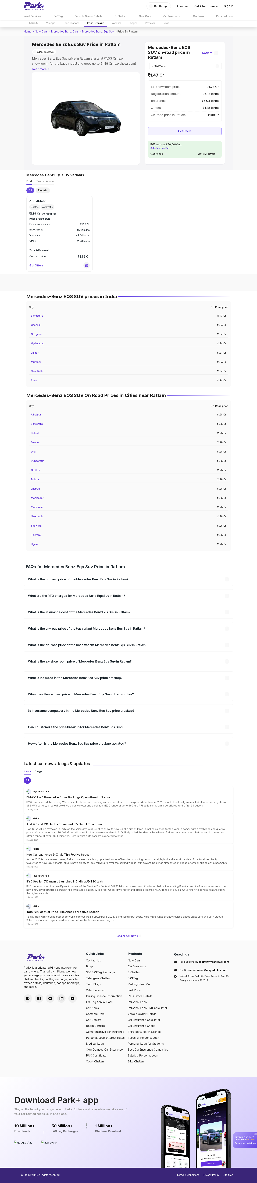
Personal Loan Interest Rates (105, 1037)
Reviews (150, 22)
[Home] (34, 6)
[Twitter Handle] (50, 998)
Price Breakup (95, 22)
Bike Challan (136, 1061)
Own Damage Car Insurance (104, 1049)
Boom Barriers (95, 1026)
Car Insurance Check (141, 1026)
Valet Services (95, 990)
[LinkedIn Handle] (61, 998)
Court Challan (95, 1061)
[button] (86, 265)
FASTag (133, 978)
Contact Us (93, 960)
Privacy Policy (211, 1174)
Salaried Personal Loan (143, 1055)
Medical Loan (95, 1043)
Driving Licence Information (104, 996)
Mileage (50, 22)
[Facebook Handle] (39, 998)
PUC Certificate (96, 1055)
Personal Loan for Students (146, 1043)
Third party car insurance (144, 1031)
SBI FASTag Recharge (100, 972)
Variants (116, 22)
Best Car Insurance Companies (148, 1049)
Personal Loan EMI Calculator (147, 1008)
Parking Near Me (139, 984)
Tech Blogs (93, 984)
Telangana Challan (98, 978)
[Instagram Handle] (28, 998)
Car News (92, 1008)
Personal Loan (137, 1002)
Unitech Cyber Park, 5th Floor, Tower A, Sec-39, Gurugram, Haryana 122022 (204, 978)
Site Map (228, 1174)
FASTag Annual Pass (99, 1002)
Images (133, 22)
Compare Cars (95, 1014)
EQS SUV (33, 22)
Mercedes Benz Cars (64, 31)
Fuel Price (134, 990)
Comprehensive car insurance (105, 1031)
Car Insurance (137, 966)
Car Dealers (93, 1020)
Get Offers (184, 131)
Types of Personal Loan (143, 1037)
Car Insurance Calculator (144, 1020)
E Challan (134, 972)
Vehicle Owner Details (142, 1014)
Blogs (89, 966)
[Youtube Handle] (72, 998)
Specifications (71, 22)
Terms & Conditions (188, 1174)
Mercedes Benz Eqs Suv (98, 31)
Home (27, 31)
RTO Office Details (140, 996)
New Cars (41, 31)
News (166, 22)
